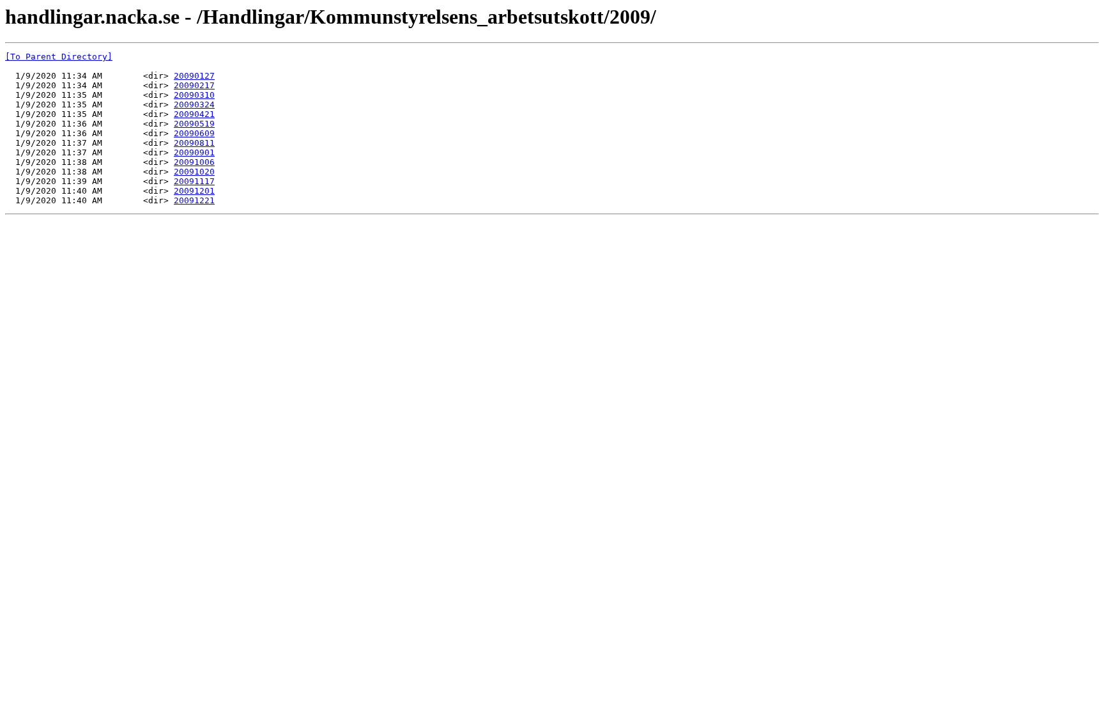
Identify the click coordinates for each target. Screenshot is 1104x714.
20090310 (194, 95)
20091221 (194, 200)
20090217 (194, 85)
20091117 (194, 181)
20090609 (194, 133)
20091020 (194, 171)
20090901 (194, 152)
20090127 (194, 76)
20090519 (194, 123)
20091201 (194, 191)
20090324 (194, 104)
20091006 (194, 162)
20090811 (194, 143)
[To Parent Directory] (58, 56)
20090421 (194, 114)
